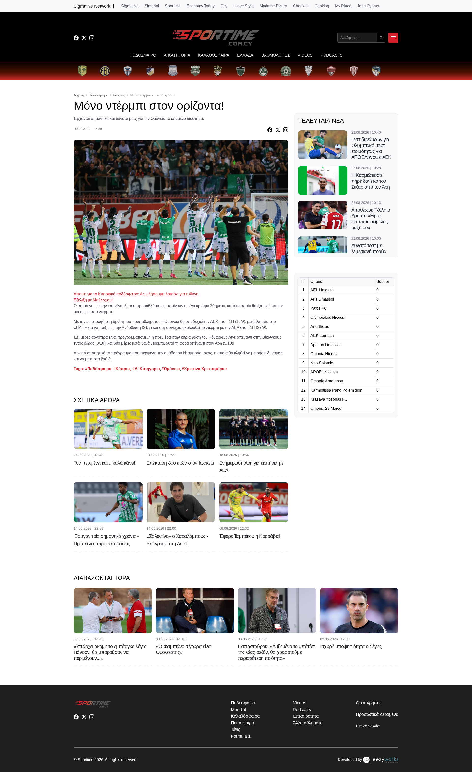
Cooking (321, 6)
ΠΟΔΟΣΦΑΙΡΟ (143, 55)
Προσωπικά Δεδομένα (377, 714)
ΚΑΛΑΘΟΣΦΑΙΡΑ (213, 55)
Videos (299, 702)
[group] (82, 70)
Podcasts (302, 709)
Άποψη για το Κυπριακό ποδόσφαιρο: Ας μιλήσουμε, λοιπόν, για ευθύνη (136, 294)
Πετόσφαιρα (242, 722)
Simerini (152, 6)
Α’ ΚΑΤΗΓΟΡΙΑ (177, 55)
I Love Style (243, 6)
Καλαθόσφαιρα (245, 716)
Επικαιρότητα (306, 716)
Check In (301, 6)
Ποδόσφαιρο (98, 95)
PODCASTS (332, 55)
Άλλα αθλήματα (308, 722)
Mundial (238, 709)
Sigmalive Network (92, 6)
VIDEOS (305, 55)
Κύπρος (119, 95)
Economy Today (201, 6)
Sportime (173, 6)
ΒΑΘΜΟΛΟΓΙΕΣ (275, 55)
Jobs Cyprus (368, 6)
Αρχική (79, 95)
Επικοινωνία (368, 726)
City (224, 6)
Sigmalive (130, 6)
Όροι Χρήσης (369, 702)
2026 (98, 760)
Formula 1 (241, 736)
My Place (343, 6)
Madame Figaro (273, 6)
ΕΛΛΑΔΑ (245, 55)
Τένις (235, 729)
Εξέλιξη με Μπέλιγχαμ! (93, 300)
